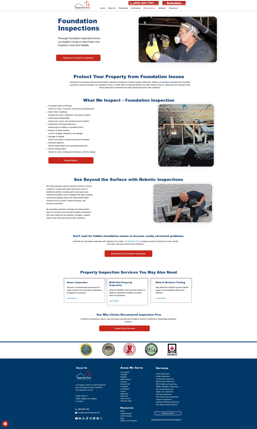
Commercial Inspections (165, 379)
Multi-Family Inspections (165, 381)
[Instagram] (90, 418)
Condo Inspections (163, 376)
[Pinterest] (97, 418)
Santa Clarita (125, 398)
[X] (101, 418)
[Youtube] (76, 418)
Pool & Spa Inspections (164, 389)
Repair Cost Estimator (128, 421)
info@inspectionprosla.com (89, 413)
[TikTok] (87, 418)
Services (162, 368)
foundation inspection (93, 241)
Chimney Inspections (164, 394)
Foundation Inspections (78, 24)
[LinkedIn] (80, 418)
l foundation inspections (109, 82)
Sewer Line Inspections (164, 392)
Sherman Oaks (126, 401)
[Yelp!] (83, 418)
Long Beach (124, 389)
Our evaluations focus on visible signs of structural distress (118, 85)
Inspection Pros (76, 82)
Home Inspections (162, 374)
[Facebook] (94, 418)
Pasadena (124, 386)
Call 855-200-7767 (131, 241)
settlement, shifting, (150, 82)
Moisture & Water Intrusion (58, 130)
